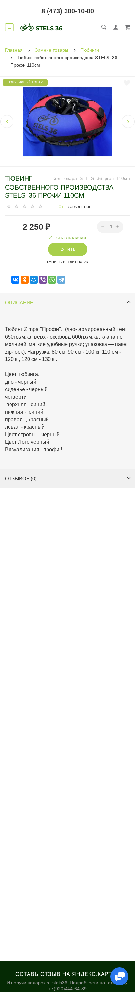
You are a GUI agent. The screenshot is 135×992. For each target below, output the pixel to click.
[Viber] (43, 280)
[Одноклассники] (25, 280)
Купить (68, 249)
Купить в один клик (67, 262)
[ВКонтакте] (15, 280)
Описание (19, 302)
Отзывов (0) (21, 478)
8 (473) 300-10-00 (67, 11)
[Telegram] (61, 280)
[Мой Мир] (34, 280)
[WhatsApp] (52, 280)
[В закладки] (127, 83)
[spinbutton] (110, 227)
